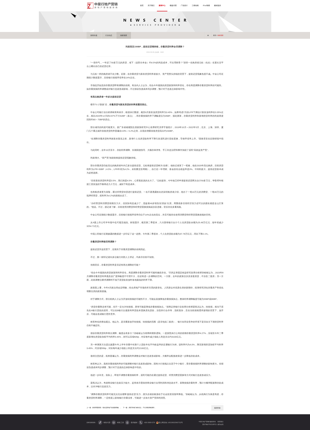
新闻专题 (93, 35)
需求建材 (134, 422)
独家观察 (123, 35)
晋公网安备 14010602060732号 (171, 422)
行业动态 (108, 35)
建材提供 (217, 5)
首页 (141, 5)
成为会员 (220, 424)
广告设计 (184, 5)
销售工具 (120, 422)
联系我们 (220, 421)
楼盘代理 (173, 5)
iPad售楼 (206, 5)
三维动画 (195, 5)
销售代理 (107, 422)
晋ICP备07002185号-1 (210, 424)
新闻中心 (162, 5)
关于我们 (151, 5)
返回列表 (217, 408)
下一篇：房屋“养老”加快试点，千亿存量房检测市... (139, 407)
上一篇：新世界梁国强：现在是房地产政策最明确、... (104, 407)
